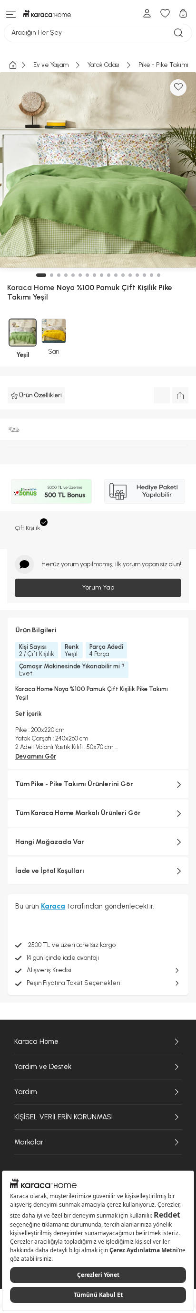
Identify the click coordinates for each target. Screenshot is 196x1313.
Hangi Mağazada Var (49, 842)
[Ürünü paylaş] (180, 395)
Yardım (25, 1092)
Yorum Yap (98, 587)
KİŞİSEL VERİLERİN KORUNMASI (63, 1117)
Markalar (28, 1142)
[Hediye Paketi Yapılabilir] (144, 491)
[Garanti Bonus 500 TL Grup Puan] (51, 491)
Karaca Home (36, 1041)
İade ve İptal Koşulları (49, 871)
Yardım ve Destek (42, 1066)
